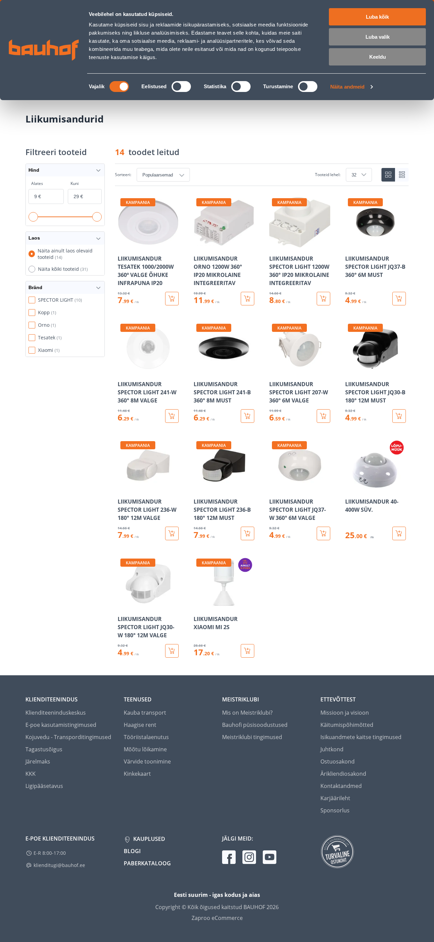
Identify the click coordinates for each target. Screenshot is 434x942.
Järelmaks (37, 761)
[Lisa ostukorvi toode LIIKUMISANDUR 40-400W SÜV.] (399, 533)
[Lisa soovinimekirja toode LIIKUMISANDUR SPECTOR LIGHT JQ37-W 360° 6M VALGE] (275, 487)
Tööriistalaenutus (146, 737)
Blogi (132, 851)
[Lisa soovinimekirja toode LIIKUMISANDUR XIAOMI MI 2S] (199, 604)
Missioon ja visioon (344, 712)
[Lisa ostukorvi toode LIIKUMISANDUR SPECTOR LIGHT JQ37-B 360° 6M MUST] (399, 298)
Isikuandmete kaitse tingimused (360, 737)
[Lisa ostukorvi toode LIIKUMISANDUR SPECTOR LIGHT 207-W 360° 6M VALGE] (323, 416)
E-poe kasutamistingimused (60, 725)
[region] (262, 426)
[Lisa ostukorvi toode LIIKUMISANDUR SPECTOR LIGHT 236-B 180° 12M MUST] (247, 533)
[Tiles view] (388, 175)
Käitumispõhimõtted (346, 725)
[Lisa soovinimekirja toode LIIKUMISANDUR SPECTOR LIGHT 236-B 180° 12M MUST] (199, 487)
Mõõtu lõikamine (145, 749)
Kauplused (148, 839)
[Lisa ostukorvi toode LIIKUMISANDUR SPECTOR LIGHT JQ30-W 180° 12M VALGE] (172, 651)
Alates (37, 183)
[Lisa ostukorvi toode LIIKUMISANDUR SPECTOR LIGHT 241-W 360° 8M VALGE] (172, 416)
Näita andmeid (347, 87)
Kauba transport (145, 712)
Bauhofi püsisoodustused (255, 725)
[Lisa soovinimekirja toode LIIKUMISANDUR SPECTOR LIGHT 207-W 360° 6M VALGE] (275, 370)
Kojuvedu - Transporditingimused (68, 737)
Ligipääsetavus (44, 786)
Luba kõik (377, 17)
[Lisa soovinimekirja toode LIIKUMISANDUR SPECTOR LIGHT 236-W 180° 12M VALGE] (123, 487)
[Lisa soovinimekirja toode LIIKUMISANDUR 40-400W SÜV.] (351, 487)
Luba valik (378, 37)
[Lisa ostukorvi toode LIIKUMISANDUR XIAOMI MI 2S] (247, 651)
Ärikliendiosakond (343, 773)
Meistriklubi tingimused (252, 737)
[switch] (181, 86)
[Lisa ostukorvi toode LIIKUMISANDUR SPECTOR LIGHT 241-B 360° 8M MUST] (247, 416)
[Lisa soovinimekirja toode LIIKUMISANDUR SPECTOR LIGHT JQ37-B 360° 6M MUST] (351, 244)
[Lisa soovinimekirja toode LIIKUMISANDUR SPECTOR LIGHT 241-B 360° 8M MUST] (199, 370)
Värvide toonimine (147, 761)
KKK (30, 773)
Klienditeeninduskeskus (55, 712)
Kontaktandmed (341, 786)
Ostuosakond (337, 761)
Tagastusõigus (43, 749)
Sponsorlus (335, 810)
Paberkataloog (147, 863)
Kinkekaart (137, 773)
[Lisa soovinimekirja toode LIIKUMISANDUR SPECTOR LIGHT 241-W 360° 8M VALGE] (123, 370)
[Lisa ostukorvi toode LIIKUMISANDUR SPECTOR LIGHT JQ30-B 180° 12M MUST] (399, 416)
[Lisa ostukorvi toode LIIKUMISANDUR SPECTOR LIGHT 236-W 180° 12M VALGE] (172, 533)
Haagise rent (140, 725)
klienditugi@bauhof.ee (59, 865)
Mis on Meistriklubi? (247, 712)
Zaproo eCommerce (217, 918)
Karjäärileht (335, 798)
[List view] (402, 175)
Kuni (75, 183)
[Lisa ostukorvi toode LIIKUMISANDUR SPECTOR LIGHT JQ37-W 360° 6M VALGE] (323, 533)
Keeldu (377, 57)
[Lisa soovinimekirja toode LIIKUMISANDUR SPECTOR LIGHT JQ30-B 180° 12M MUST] (351, 370)
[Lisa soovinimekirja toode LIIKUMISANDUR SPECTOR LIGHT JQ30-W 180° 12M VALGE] (123, 604)
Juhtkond (331, 749)
